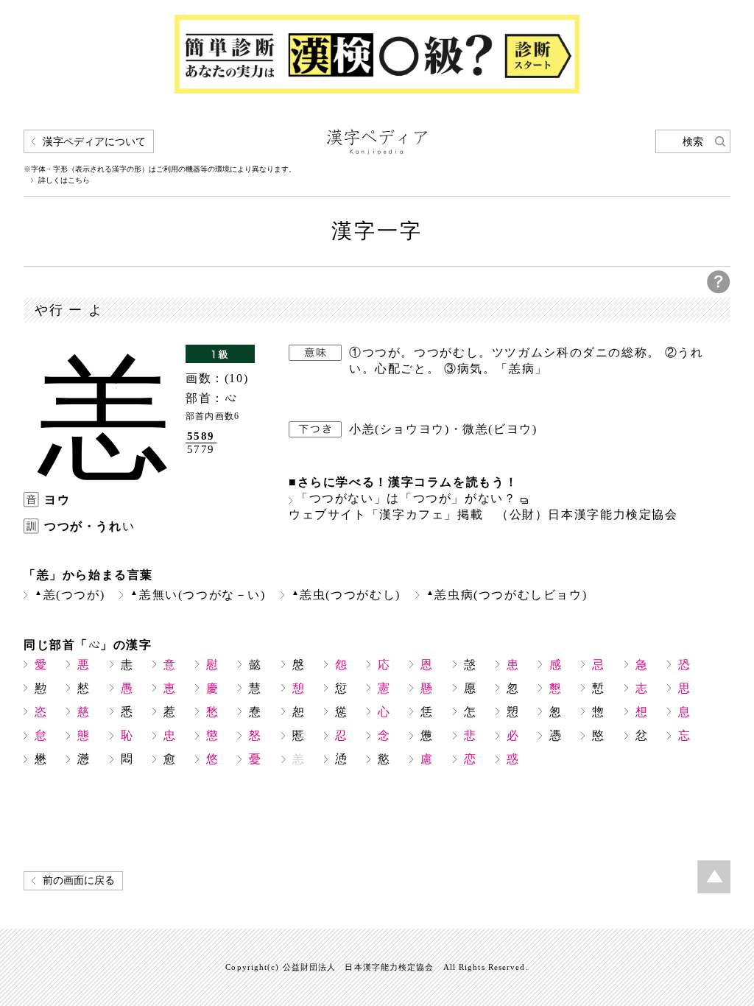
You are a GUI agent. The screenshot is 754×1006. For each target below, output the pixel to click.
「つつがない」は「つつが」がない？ (406, 498)
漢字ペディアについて (94, 141)
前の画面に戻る (79, 880)
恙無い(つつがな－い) (197, 594)
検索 (693, 141)
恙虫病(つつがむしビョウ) (507, 594)
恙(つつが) (70, 594)
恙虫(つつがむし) (346, 594)
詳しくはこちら (64, 180)
